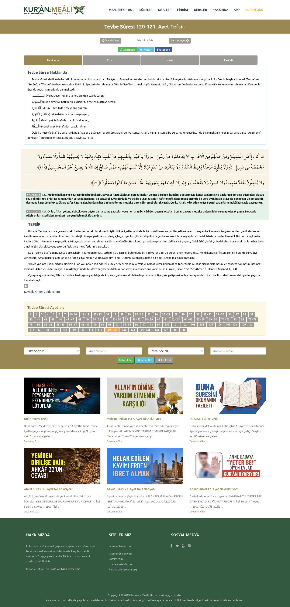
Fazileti (228, 60)
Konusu (111, 60)
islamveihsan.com (120, 546)
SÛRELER (146, 9)
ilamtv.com (116, 558)
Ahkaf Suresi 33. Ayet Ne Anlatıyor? (48, 489)
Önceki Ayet (111, 40)
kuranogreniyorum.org (123, 569)
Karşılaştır (34, 194)
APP (237, 9)
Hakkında (53, 60)
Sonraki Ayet (178, 40)
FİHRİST (183, 9)
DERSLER (200, 9)
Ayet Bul (165, 360)
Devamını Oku (31, 441)
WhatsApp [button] (128, 49)
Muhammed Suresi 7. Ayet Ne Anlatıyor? (134, 418)
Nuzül (169, 60)
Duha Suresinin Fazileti (205, 418)
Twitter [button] (147, 49)
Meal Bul (127, 360)
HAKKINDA (220, 9)
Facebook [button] (164, 49)
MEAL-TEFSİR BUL (121, 9)
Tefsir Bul (146, 360)
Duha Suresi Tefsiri (36, 418)
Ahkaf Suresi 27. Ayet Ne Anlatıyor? (131, 489)
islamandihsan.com (120, 553)
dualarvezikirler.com (121, 564)
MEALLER (165, 9)
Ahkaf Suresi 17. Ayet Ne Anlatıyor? (214, 489)
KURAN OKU (254, 9)
